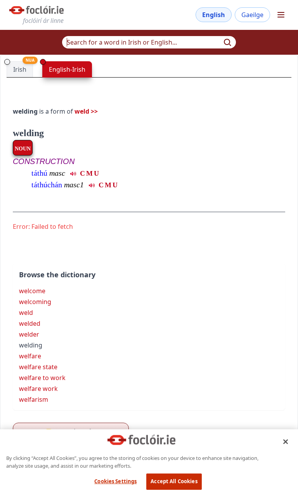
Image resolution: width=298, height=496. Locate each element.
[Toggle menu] (281, 14)
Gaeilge (252, 14)
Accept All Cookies (174, 481)
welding (28, 133)
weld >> (86, 111)
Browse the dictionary (57, 274)
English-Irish (67, 69)
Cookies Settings (115, 481)
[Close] (285, 441)
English (213, 14)
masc (57, 173)
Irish (19, 69)
